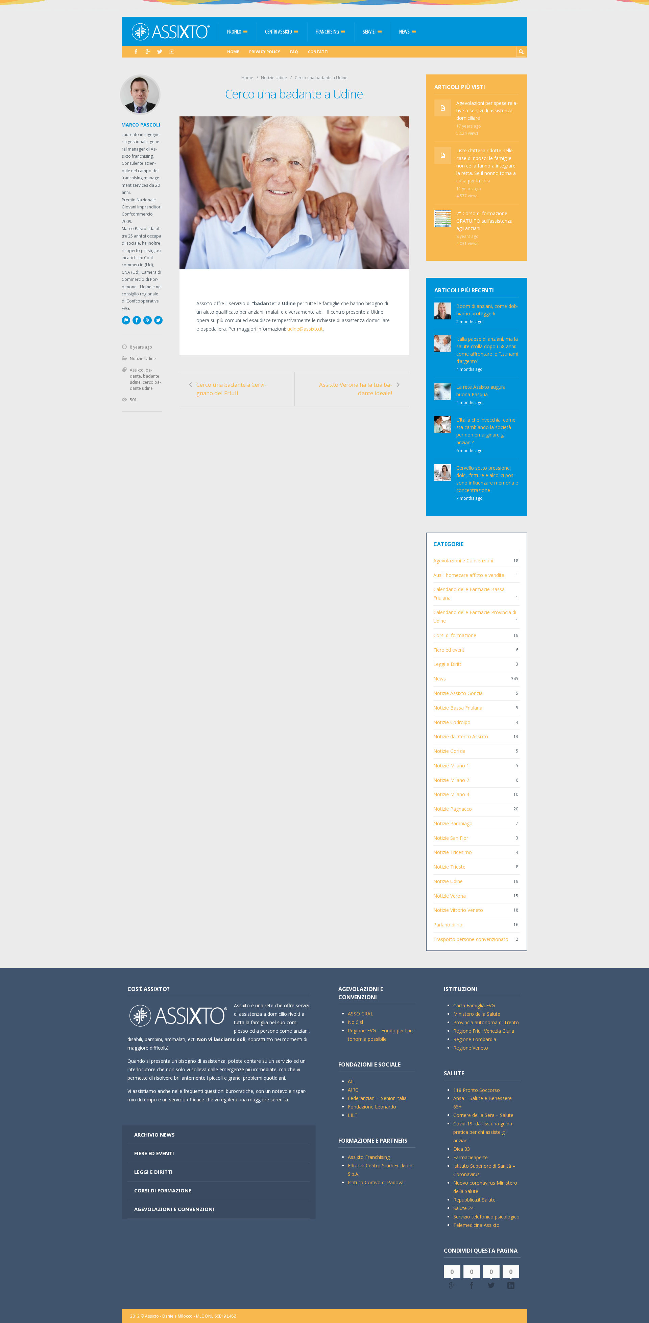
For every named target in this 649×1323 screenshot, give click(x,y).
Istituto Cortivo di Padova (376, 1182)
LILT (353, 1115)
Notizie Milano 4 (451, 794)
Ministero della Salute (476, 1014)
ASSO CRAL (360, 1013)
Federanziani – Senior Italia (377, 1098)
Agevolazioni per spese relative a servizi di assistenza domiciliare (487, 110)
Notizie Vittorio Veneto (458, 910)
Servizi (369, 31)
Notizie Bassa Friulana (457, 707)
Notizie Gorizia (449, 751)
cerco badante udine (145, 385)
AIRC (353, 1089)
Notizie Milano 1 (451, 765)
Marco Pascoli (140, 124)
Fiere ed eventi (449, 650)
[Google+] (147, 320)
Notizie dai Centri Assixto (460, 736)
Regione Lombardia (474, 1039)
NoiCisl (355, 1022)
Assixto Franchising (369, 1157)
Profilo (234, 31)
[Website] (126, 320)
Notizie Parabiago (453, 823)
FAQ (294, 51)
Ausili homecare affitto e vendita (468, 575)
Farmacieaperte (470, 1157)
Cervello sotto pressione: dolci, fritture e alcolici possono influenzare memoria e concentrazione (487, 479)
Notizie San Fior (450, 838)
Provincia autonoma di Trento (486, 1022)
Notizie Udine (274, 78)
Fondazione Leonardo (372, 1106)
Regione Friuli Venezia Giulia (483, 1031)
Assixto (137, 370)
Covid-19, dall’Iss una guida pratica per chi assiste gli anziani (482, 1132)
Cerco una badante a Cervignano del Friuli (231, 389)
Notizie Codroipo (452, 722)
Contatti (318, 51)
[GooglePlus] (148, 52)
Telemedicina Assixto (476, 1225)
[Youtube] (171, 52)
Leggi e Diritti (447, 664)
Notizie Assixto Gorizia (458, 693)
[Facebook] (136, 52)
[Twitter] (160, 52)
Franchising (327, 31)
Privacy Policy (264, 51)
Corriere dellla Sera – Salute (483, 1115)
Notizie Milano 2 (451, 780)
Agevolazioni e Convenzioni (463, 560)
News (404, 31)
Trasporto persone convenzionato (470, 939)
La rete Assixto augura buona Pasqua (481, 391)
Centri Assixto (278, 31)
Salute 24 (463, 1208)
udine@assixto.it (305, 329)
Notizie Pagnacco (452, 809)
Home (233, 51)
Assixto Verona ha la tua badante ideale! (355, 389)
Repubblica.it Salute (474, 1199)
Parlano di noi (448, 924)
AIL (351, 1081)
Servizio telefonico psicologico (486, 1216)
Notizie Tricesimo (452, 852)
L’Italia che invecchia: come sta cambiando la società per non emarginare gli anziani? (485, 431)
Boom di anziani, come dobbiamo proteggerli (487, 310)
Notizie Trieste (449, 867)
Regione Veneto (470, 1048)
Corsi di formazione (454, 635)
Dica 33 (461, 1149)
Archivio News (154, 1134)
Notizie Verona (449, 896)
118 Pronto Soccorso (476, 1090)
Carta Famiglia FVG (474, 1005)
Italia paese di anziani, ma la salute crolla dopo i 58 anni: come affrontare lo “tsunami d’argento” (487, 350)
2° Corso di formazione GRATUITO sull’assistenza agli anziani (484, 220)
